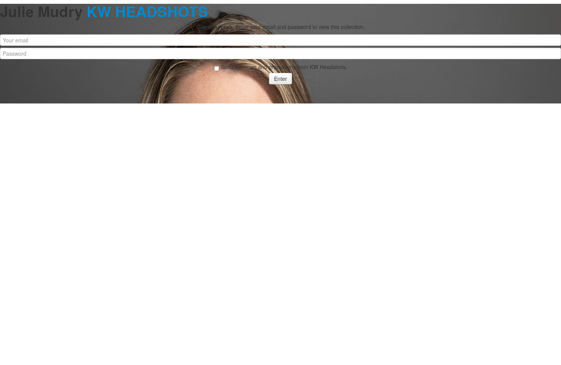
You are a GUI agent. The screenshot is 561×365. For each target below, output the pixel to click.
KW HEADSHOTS (147, 11)
